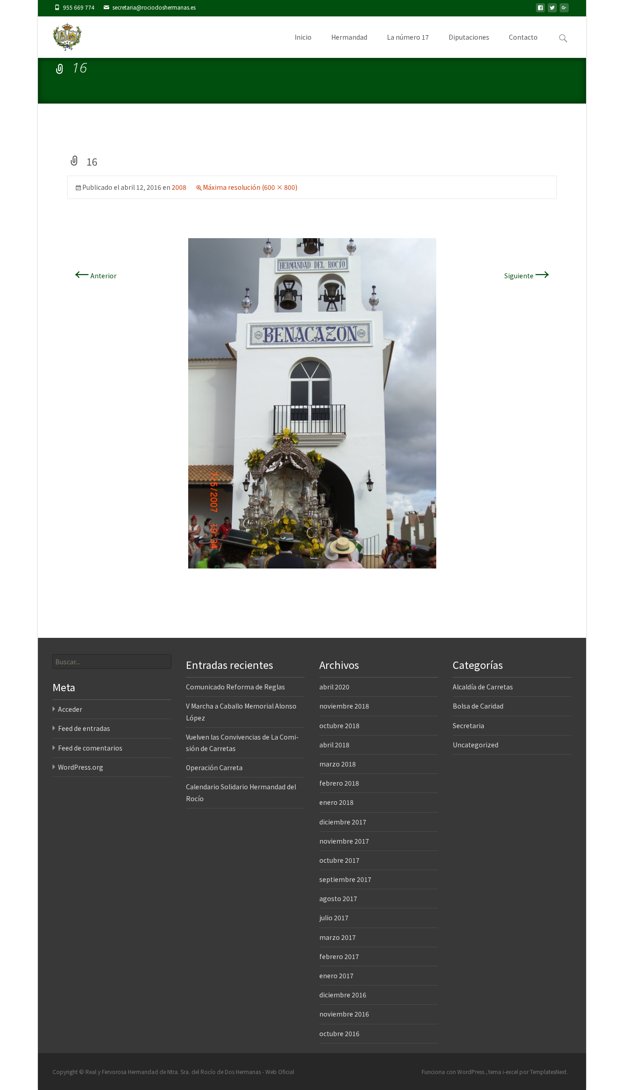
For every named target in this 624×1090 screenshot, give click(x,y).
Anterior (95, 275)
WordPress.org (80, 767)
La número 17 (408, 37)
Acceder (70, 709)
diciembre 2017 (342, 821)
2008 (179, 187)
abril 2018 (334, 744)
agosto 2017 (338, 898)
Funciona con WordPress (454, 1071)
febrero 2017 (339, 956)
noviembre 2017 (344, 840)
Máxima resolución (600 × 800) (250, 187)
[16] (312, 402)
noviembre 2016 (344, 1013)
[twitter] (552, 10)
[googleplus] (564, 10)
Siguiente (527, 275)
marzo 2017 (337, 937)
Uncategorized (475, 744)
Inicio (303, 37)
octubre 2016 (339, 1033)
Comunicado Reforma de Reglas (235, 686)
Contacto (523, 37)
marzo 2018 (337, 763)
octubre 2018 (339, 725)
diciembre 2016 (342, 994)
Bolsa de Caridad (478, 705)
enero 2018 (336, 802)
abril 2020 (334, 686)
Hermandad (349, 37)
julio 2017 (334, 917)
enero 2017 (336, 975)
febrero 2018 (339, 783)
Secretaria (468, 725)
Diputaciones (469, 37)
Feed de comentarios (90, 747)
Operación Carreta (214, 767)
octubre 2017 (339, 860)
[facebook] (540, 10)
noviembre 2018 (344, 705)
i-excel (510, 1071)
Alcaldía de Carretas (483, 686)
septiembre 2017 (345, 879)
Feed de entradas (84, 728)
